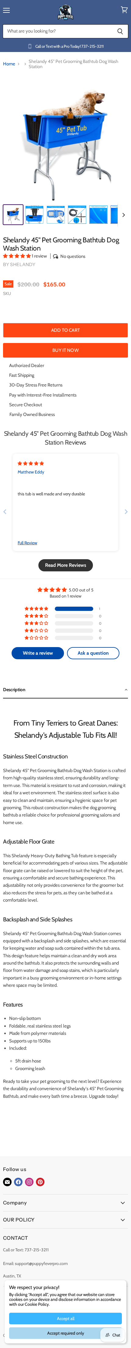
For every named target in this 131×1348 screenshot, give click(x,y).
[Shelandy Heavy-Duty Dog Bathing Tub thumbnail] (77, 214)
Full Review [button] (27, 543)
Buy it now (65, 350)
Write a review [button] (38, 653)
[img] (31, 463)
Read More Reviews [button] (65, 565)
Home (9, 64)
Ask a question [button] (93, 653)
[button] (17, 256)
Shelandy (22, 264)
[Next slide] (126, 511)
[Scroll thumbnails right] (122, 215)
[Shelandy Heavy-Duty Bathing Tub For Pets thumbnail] (98, 214)
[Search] (120, 31)
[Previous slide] (5, 511)
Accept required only (65, 1333)
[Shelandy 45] (13, 214)
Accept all (65, 1318)
